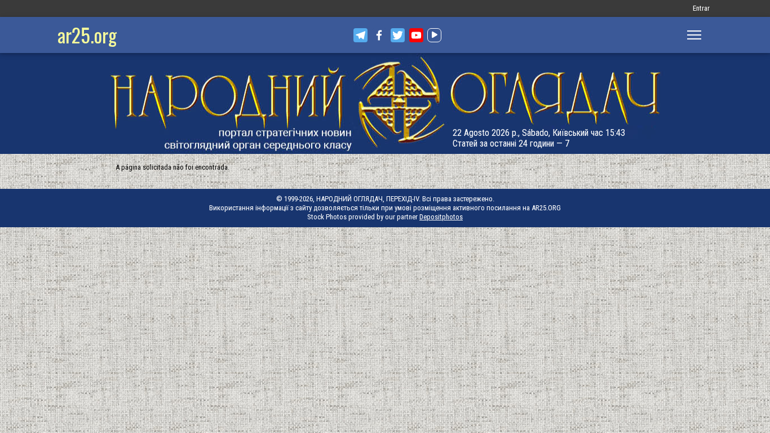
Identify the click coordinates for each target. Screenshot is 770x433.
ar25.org (87, 34)
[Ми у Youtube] (416, 35)
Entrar (701, 8)
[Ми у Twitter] (398, 35)
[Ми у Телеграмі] (360, 35)
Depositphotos (441, 217)
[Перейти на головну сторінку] (385, 103)
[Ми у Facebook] (379, 35)
